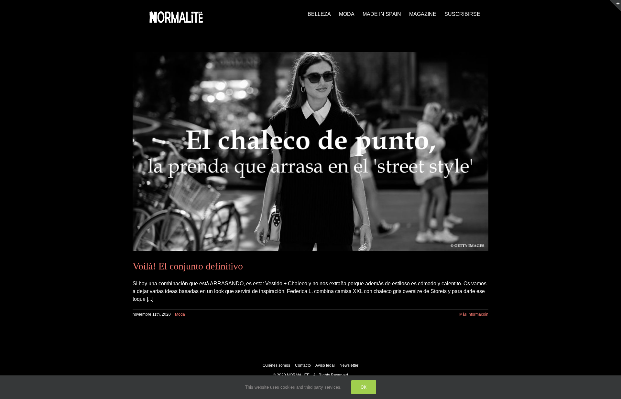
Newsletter (349, 365)
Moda (180, 314)
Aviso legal (325, 365)
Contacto (303, 365)
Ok (364, 387)
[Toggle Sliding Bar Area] (615, 6)
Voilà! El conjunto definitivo (188, 266)
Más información (473, 314)
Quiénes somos (276, 365)
